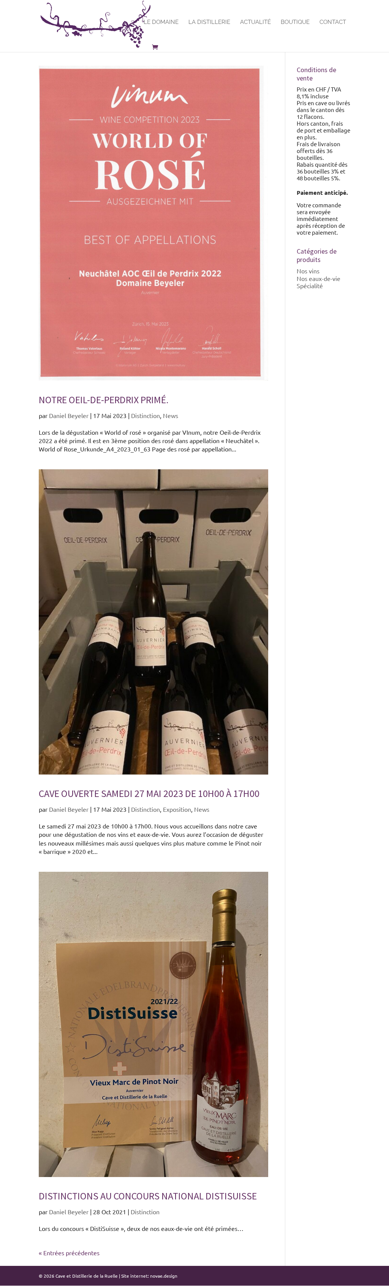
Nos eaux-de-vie (318, 278)
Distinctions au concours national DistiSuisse (148, 1196)
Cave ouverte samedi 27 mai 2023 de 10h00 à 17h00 (149, 793)
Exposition (177, 809)
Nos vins (308, 271)
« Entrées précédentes (69, 1252)
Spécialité (310, 285)
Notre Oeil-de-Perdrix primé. (104, 399)
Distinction (145, 415)
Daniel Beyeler (69, 415)
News (170, 415)
